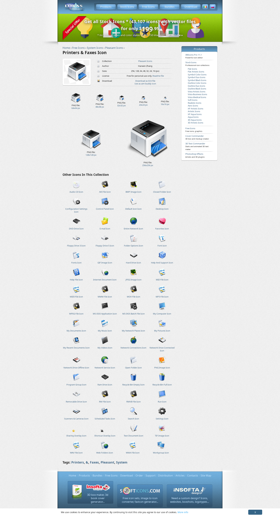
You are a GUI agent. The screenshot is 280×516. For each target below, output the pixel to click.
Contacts (192, 475)
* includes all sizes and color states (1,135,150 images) (140, 35)
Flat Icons (192, 68)
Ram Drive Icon (105, 384)
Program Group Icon (76, 384)
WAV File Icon (76, 452)
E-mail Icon (105, 228)
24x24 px (143, 104)
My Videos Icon (105, 347)
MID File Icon (162, 279)
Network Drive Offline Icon (76, 367)
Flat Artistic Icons (196, 71)
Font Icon (162, 245)
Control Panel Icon (105, 208)
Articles (180, 475)
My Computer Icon (162, 313)
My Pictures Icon (162, 330)
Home (72, 475)
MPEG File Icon (76, 313)
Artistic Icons (194, 111)
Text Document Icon (133, 435)
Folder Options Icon (133, 245)
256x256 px (147, 165)
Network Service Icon (105, 367)
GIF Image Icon (105, 262)
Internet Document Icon (105, 279)
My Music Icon (105, 330)
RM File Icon (105, 401)
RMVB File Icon (133, 401)
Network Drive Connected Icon (162, 349)
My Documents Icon (76, 330)
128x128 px (91, 154)
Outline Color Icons (197, 82)
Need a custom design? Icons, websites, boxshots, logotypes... (189, 500)
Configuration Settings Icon (76, 210)
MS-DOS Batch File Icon (133, 313)
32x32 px (121, 105)
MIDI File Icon (76, 296)
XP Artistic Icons (195, 108)
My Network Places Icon (133, 330)
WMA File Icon (133, 452)
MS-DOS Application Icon (105, 313)
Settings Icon (162, 418)
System (121, 462)
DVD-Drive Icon (76, 228)
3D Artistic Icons (195, 122)
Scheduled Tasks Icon (105, 418)
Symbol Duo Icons (196, 77)
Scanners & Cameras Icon (76, 418)
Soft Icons (192, 100)
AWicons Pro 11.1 (194, 56)
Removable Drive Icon (76, 401)
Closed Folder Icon (162, 191)
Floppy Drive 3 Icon (76, 245)
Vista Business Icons (197, 94)
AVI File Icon (105, 191)
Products (105, 6)
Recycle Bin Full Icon (162, 384)
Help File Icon (76, 279)
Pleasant (107, 462)
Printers (77, 462)
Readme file (158, 75)
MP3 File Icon (162, 296)
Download (191, 6)
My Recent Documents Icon (76, 347)
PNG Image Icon (162, 367)
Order (139, 475)
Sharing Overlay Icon (76, 435)
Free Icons (148, 6)
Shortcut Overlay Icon (104, 435)
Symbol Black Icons (197, 80)
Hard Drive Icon (133, 262)
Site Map (206, 475)
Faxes (94, 462)
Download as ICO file (145, 80)
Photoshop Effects (194, 155)
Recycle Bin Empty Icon (133, 384)
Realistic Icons (194, 102)
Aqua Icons (193, 117)
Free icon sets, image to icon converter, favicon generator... (140, 500)
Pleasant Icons (145, 61)
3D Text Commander (197, 146)
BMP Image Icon (133, 191)
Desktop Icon (162, 208)
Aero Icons (193, 105)
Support (151, 475)
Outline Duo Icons (196, 85)
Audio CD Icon (76, 191)
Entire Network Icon (133, 228)
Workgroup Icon (161, 452)
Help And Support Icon (162, 262)
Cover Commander (197, 137)
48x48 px (99, 106)
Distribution (165, 475)
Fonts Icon (76, 262)
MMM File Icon (105, 296)
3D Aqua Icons (195, 119)
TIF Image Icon (162, 435)
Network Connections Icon (133, 347)
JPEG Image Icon (133, 279)
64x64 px (75, 108)
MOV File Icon (133, 296)
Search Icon (133, 418)
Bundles (170, 6)
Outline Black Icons (197, 88)
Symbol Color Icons (197, 74)
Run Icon (162, 401)
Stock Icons (127, 6)
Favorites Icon (162, 228)
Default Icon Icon (133, 208)
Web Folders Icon (104, 452)
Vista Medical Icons (197, 97)
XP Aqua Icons (195, 114)
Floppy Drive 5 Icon (105, 245)
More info (183, 512)
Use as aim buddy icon (145, 83)
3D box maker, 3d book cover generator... (97, 498)
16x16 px (165, 104)
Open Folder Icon (133, 367)
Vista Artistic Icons (196, 91)
